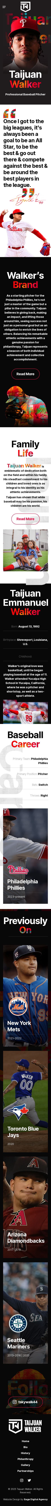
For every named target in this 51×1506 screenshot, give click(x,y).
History (25, 1453)
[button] (4, 7)
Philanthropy (25, 1459)
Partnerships (25, 1470)
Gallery (25, 1464)
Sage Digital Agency (36, 1499)
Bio (25, 1447)
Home (25, 1441)
